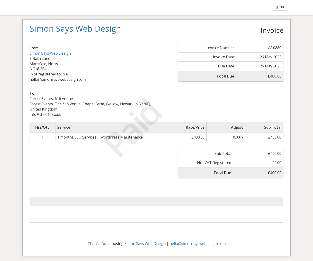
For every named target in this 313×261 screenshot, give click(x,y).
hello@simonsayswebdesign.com (198, 243)
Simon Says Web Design (50, 53)
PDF (282, 7)
